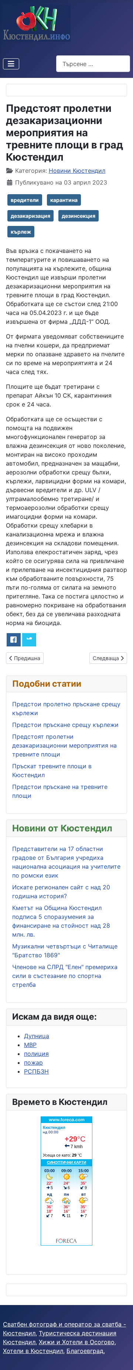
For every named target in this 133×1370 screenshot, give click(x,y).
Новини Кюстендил (77, 170)
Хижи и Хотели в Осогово (77, 1342)
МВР (30, 1044)
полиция (36, 1053)
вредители (25, 200)
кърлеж (21, 232)
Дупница (36, 1036)
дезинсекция (78, 216)
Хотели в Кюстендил (33, 1350)
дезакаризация (30, 216)
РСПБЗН (36, 1071)
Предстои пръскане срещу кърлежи (65, 724)
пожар (33, 1062)
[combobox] (93, 63)
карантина (64, 200)
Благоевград (84, 1350)
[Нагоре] (120, 1356)
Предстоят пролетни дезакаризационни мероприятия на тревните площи (64, 745)
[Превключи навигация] (11, 63)
